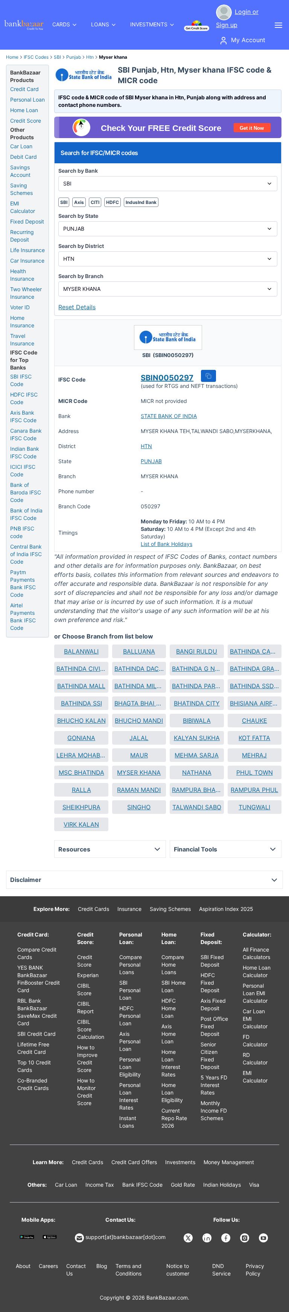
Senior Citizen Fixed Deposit (210, 1055)
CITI (95, 202)
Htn (90, 57)
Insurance (129, 909)
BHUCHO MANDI (139, 720)
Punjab (73, 57)
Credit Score (25, 120)
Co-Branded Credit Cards (33, 1084)
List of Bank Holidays (166, 544)
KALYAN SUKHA (197, 738)
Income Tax (99, 1184)
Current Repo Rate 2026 (174, 1118)
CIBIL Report (85, 1007)
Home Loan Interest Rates (170, 1063)
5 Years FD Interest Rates (214, 1085)
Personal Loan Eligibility (130, 1067)
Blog (101, 1266)
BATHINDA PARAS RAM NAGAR (196, 686)
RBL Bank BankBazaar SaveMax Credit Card (37, 1011)
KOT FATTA (254, 738)
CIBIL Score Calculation (90, 1029)
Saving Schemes (21, 189)
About (23, 1266)
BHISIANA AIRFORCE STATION (254, 703)
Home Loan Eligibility (172, 1092)
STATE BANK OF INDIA (169, 416)
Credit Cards (93, 909)
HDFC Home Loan (168, 1008)
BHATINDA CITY (197, 703)
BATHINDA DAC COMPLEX (139, 668)
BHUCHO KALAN (81, 720)
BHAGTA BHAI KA (139, 703)
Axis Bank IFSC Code (23, 416)
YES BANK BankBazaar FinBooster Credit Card (38, 978)
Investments (180, 1162)
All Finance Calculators (256, 953)
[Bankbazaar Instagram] (245, 1237)
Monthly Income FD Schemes (214, 1110)
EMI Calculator (22, 207)
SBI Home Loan (173, 986)
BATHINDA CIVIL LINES (81, 668)
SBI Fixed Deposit (212, 961)
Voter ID (20, 307)
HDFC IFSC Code (24, 398)
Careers (48, 1266)
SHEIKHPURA (81, 807)
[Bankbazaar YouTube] (264, 1237)
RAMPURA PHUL (254, 790)
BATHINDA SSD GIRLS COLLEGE (254, 686)
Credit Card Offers (134, 1162)
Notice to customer (177, 1270)
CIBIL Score (84, 989)
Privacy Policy (255, 1270)
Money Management (229, 1162)
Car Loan (21, 146)
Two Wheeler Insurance (26, 293)
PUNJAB (151, 461)
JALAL (138, 738)
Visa (254, 1184)
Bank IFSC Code (142, 1184)
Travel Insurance (22, 340)
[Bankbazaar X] (189, 1237)
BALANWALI (81, 651)
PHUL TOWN (254, 772)
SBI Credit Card (36, 1034)
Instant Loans (127, 1122)
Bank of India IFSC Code (26, 514)
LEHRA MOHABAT (81, 755)
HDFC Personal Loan (129, 1015)
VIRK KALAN (81, 824)
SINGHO (139, 807)
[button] (208, 376)
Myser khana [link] (113, 57)
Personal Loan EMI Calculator (255, 993)
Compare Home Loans (172, 964)
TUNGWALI (254, 807)
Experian (88, 975)
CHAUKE (254, 720)
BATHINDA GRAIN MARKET (254, 668)
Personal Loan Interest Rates (129, 1096)
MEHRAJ (254, 755)
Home (12, 57)
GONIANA (81, 738)
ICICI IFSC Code (22, 470)
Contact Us (76, 1270)
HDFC (112, 202)
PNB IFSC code (22, 532)
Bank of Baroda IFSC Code (25, 492)
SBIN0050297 (167, 377)
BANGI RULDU (196, 651)
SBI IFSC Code (21, 380)
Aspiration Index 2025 (226, 909)
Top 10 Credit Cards (34, 1066)
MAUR (139, 755)
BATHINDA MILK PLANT (139, 686)
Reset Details (77, 307)
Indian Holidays (222, 1184)
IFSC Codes (36, 57)
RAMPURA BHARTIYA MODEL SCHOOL (196, 790)
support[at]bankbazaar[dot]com (125, 1237)
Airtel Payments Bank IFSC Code (23, 616)
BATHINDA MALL (81, 686)
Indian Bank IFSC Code (24, 452)
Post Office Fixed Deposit (214, 1026)
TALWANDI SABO (196, 807)
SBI (57, 57)
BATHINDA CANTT (254, 651)
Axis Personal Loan (129, 1041)
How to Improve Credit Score (87, 1058)
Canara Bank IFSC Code (26, 434)
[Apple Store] (50, 1237)
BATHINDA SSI (81, 703)
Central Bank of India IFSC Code (26, 554)
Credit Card (24, 89)
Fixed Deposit (27, 221)
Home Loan (24, 110)
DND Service (221, 1270)
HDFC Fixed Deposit (210, 982)
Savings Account (20, 171)
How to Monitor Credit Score (86, 1091)
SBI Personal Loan (129, 990)
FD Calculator (255, 1040)
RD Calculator (255, 1059)
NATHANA (196, 772)
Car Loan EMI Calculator (255, 1018)
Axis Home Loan (168, 1033)
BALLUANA (139, 651)
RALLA (81, 790)
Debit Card (23, 157)
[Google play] (27, 1237)
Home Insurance (22, 321)
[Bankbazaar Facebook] (226, 1237)
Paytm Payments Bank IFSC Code (23, 583)
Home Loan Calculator (257, 971)
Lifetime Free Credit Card (33, 1048)
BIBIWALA (197, 720)
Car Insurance (27, 260)
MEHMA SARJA (197, 755)
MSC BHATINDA (81, 772)
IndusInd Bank (141, 202)
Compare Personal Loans (130, 964)
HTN (146, 446)
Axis (79, 202)
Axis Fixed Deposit (213, 1004)
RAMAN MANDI (139, 790)
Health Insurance (22, 275)
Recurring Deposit (22, 236)
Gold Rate (183, 1184)
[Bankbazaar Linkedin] (207, 1237)
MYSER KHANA (139, 772)
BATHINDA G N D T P (196, 668)
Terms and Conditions (128, 1270)
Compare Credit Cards (36, 953)
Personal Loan (27, 99)
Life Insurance (27, 250)
